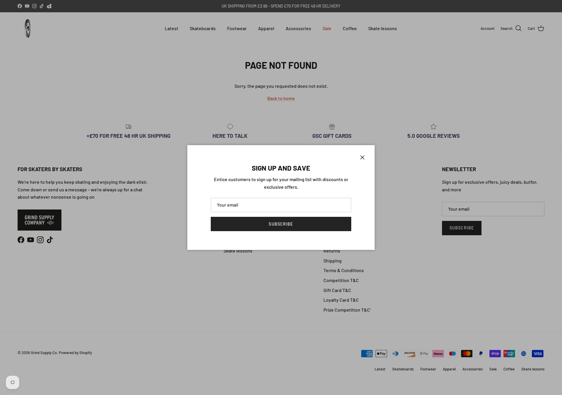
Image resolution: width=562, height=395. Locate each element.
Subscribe (281, 223)
